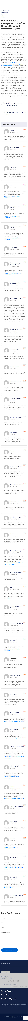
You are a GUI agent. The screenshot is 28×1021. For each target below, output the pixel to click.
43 (4, 17)
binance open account (16, 417)
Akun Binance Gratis (15, 517)
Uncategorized (4, 12)
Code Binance (13, 247)
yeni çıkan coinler (14, 147)
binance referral (14, 712)
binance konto (14, 857)
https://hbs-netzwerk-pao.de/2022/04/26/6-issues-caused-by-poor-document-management (12, 64)
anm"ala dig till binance (16, 895)
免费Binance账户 (14, 729)
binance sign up (14, 501)
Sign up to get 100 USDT (17, 746)
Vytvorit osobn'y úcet (16, 466)
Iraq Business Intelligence (16, 298)
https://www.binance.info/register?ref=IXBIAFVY (14, 721)
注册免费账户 (13, 822)
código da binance (15, 283)
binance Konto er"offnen (16, 623)
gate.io (12, 130)
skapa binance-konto (15, 572)
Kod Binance (13, 432)
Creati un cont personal (16, 806)
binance (12, 186)
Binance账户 (13, 640)
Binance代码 (13, 877)
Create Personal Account (16, 485)
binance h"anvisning (15, 551)
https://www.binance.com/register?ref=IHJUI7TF (14, 738)
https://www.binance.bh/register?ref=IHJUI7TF (14, 798)
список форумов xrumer (14, 665)
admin (2, 16)
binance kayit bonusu (15, 381)
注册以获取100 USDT (16, 675)
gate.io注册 (13, 167)
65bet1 (12, 588)
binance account (14, 366)
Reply (24, 129)
